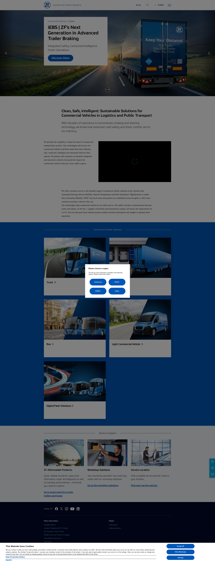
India (117, 291)
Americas (98, 282)
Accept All (180, 546)
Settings (180, 558)
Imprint (9, 560)
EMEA (98, 291)
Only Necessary (180, 552)
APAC (117, 282)
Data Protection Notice (15, 557)
